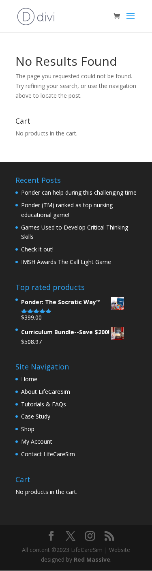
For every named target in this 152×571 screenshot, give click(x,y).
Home (29, 379)
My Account (36, 441)
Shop (27, 429)
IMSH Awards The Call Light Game (66, 262)
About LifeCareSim (45, 391)
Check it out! (37, 249)
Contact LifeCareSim (48, 454)
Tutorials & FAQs (43, 404)
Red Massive (92, 559)
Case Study (35, 416)
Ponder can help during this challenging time (79, 192)
